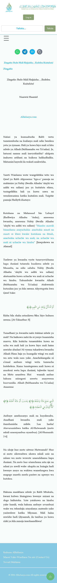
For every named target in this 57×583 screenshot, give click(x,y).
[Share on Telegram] (24, 51)
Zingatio (8, 68)
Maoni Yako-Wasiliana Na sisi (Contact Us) (26, 557)
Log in (28, 17)
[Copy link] (39, 51)
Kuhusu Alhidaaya (13, 552)
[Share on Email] (32, 51)
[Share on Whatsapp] (17, 51)
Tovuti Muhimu (11, 562)
